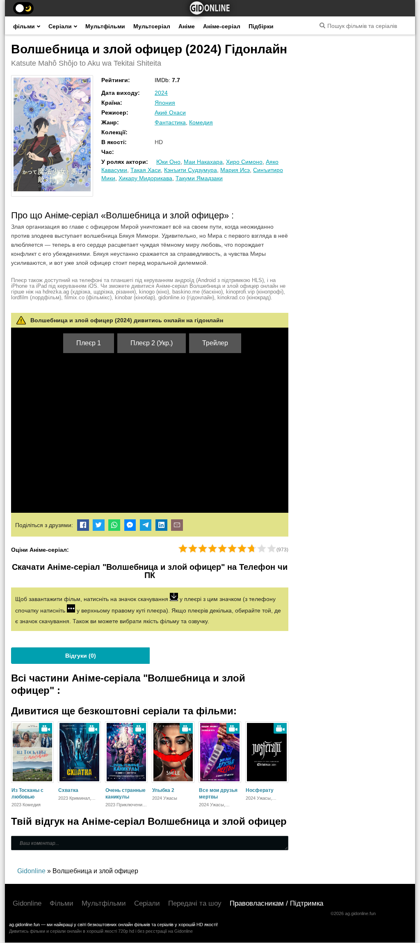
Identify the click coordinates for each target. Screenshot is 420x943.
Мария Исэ (235, 170)
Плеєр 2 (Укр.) (151, 343)
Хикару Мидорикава (145, 178)
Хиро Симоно (244, 161)
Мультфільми (105, 26)
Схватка (68, 790)
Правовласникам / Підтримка (276, 903)
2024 (161, 92)
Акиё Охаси (170, 112)
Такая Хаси (145, 170)
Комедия (201, 122)
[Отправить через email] (177, 524)
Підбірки (261, 26)
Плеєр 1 (88, 343)
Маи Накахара (203, 161)
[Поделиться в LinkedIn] (161, 524)
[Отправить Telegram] (146, 524)
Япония (165, 102)
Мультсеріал (151, 26)
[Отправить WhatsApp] (114, 524)
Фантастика (170, 122)
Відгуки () (80, 655)
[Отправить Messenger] (130, 524)
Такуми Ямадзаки (199, 178)
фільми (24, 26)
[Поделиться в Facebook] (83, 524)
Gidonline (27, 903)
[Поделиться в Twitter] (99, 524)
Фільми (61, 903)
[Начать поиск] (322, 25)
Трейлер (215, 343)
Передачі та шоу (194, 903)
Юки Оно (168, 161)
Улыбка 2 (163, 790)
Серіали (60, 26)
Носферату (260, 790)
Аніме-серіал (221, 26)
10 (271, 548)
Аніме (186, 26)
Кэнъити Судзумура (190, 170)
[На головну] (210, 8)
